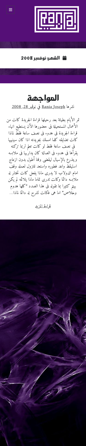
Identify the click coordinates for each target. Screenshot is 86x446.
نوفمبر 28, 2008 (24, 107)
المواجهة (43, 98)
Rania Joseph (53, 107)
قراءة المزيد (43, 206)
